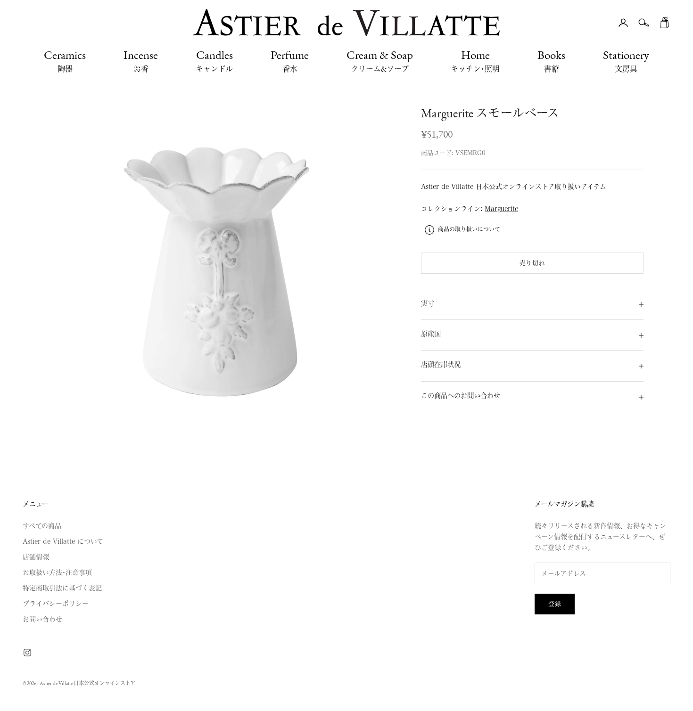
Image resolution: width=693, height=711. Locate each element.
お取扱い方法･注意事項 (57, 572)
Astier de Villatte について (63, 541)
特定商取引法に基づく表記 (62, 588)
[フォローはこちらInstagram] (27, 652)
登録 (554, 604)
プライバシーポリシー (56, 603)
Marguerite (501, 209)
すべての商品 (42, 526)
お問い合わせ (42, 619)
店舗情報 (36, 557)
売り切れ (532, 263)
